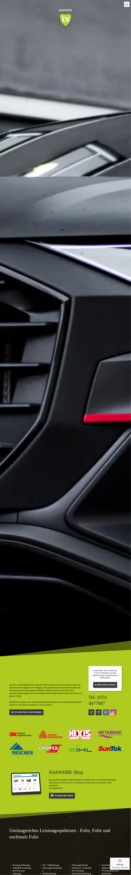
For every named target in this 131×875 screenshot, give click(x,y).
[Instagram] (113, 712)
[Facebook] (106, 712)
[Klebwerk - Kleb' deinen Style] (65, 18)
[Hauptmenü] (126, 4)
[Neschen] (21, 748)
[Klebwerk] (26, 783)
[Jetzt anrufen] (91, 712)
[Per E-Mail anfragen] (98, 712)
